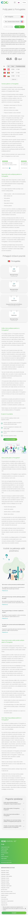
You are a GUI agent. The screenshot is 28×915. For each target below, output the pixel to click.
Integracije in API (4, 904)
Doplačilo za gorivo (4, 895)
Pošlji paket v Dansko (5, 878)
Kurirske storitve (4, 889)
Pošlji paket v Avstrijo (5, 870)
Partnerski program (4, 852)
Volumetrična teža (4, 899)
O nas (2, 844)
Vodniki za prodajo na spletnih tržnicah (8, 893)
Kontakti (2, 854)
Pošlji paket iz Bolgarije (5, 883)
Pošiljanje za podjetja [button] (10, 439)
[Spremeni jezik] (19, 2)
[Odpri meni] (15, 2)
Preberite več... (5, 590)
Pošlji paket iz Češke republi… (6, 885)
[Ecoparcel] (5, 2)
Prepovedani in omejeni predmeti (7, 901)
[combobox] (14, 17)
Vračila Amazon (4, 902)
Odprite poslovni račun (5, 847)
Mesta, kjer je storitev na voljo (6, 891)
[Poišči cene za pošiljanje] (19, 26)
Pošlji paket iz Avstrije (5, 880)
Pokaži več (14, 79)
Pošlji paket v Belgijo (5, 872)
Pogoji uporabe (4, 858)
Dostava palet (3, 897)
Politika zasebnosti (4, 856)
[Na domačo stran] (14, 841)
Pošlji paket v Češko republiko (6, 876)
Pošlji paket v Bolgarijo (5, 874)
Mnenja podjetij (4, 850)
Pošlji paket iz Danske (5, 887)
